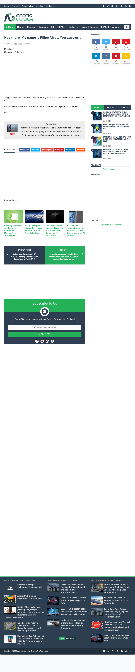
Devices (42, 27)
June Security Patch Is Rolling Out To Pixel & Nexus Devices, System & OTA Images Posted (29, 627)
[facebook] (103, 6)
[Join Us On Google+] (47, 341)
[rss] (130, 6)
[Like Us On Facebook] (37, 341)
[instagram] (117, 6)
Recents (98, 108)
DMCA (62, 638)
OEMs (61, 27)
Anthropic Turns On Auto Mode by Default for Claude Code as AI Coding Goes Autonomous (117, 588)
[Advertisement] (83, 16)
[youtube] (126, 6)
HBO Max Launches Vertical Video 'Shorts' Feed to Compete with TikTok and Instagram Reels (117, 626)
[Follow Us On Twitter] (42, 341)
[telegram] (121, 6)
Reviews (31, 27)
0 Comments (27, 44)
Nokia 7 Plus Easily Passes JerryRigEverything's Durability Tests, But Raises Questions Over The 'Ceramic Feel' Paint (24, 612)
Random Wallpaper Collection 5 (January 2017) (29, 586)
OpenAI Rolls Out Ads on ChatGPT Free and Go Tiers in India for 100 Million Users (117, 139)
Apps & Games (89, 27)
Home (6, 6)
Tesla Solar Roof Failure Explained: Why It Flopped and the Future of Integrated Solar (73, 588)
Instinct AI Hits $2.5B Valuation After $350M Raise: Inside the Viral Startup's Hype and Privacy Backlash (116, 114)
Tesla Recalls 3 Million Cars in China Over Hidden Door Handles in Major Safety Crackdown (73, 624)
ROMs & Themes (109, 27)
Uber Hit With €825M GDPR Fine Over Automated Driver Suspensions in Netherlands (74, 611)
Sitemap (15, 6)
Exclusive (73, 27)
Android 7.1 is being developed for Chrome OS (29, 597)
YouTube (111, 108)
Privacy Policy (27, 6)
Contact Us (50, 6)
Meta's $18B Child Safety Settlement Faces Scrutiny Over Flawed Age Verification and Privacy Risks (116, 151)
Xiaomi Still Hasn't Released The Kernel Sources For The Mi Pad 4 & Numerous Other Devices (30, 640)
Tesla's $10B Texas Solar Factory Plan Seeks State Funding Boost (116, 600)
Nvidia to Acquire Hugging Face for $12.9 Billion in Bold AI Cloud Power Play (116, 126)
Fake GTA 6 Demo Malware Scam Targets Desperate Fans (73, 600)
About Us (39, 6)
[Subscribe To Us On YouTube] (52, 341)
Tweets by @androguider (111, 225)
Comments (124, 108)
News (20, 27)
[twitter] (108, 6)
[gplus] (112, 6)
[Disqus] (44, 425)
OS (52, 27)
